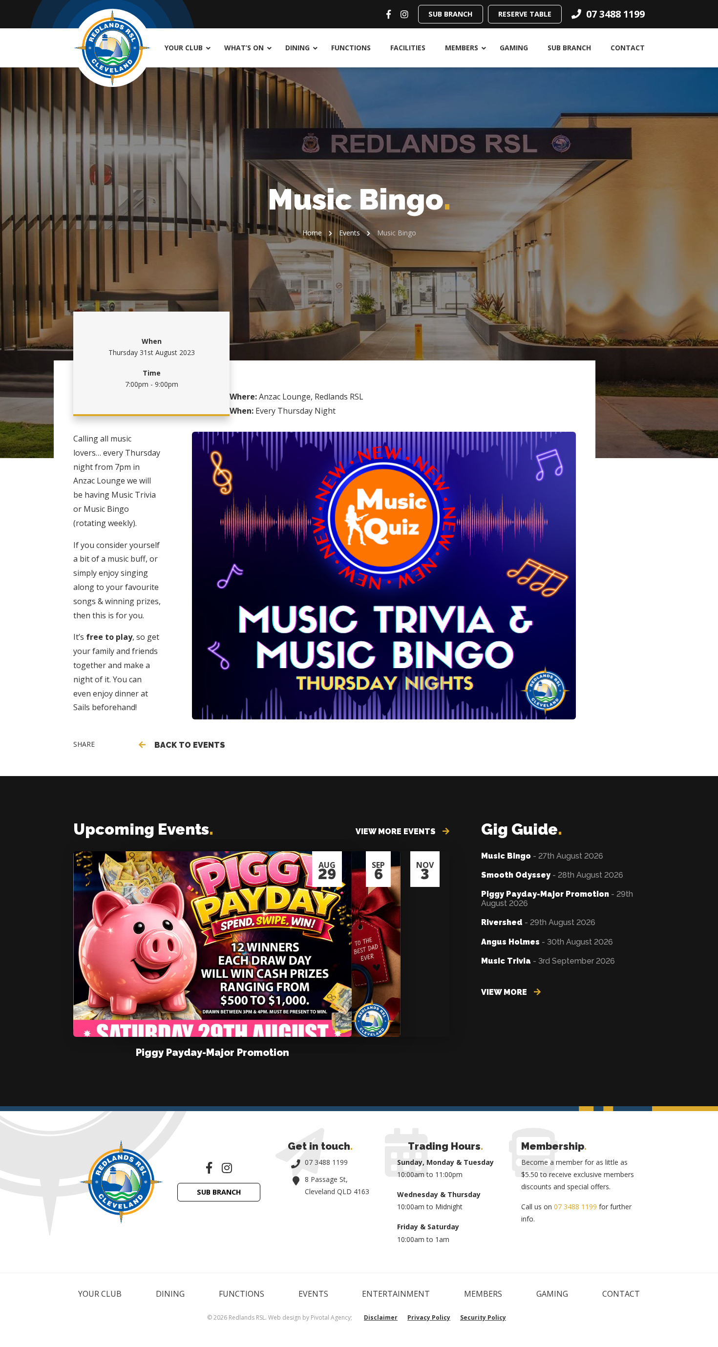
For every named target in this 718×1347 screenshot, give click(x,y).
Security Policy (483, 1317)
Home (312, 232)
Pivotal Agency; (331, 1317)
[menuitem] (184, 47)
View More (505, 992)
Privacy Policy (428, 1317)
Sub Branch (450, 14)
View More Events (397, 831)
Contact (628, 47)
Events (349, 232)
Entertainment (396, 1293)
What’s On (244, 47)
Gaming (514, 47)
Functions (351, 47)
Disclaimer (381, 1317)
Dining (297, 47)
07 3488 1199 (326, 1162)
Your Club (184, 47)
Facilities (407, 47)
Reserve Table (524, 14)
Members (461, 47)
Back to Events (187, 745)
